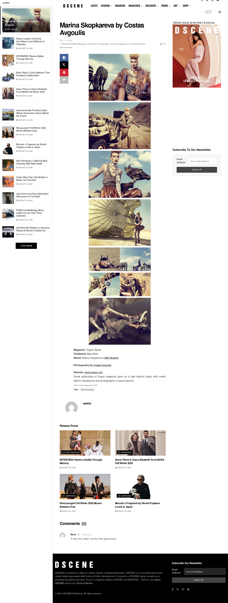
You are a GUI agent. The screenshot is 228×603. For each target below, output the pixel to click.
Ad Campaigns (124, 452)
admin (87, 403)
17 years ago (86, 534)
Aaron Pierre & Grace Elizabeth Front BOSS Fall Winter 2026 (31, 90)
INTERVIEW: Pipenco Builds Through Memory (30, 57)
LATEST (94, 5)
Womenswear (66, 47)
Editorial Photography (99, 43)
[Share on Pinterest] (64, 72)
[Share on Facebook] (64, 57)
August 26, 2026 (68, 467)
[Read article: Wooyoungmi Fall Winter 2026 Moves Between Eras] (85, 486)
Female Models (138, 43)
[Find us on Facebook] (172, 589)
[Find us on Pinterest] (188, 589)
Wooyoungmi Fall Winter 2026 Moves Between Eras (31, 129)
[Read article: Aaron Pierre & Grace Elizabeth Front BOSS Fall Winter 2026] (140, 443)
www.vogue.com (94, 372)
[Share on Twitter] (64, 65)
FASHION (105, 5)
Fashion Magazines (120, 43)
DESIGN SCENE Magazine (74, 43)
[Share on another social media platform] (64, 80)
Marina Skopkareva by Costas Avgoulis (21, 23)
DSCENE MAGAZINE (71, 452)
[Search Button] (220, 12)
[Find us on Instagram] (183, 589)
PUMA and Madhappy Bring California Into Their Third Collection (30, 213)
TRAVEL (164, 5)
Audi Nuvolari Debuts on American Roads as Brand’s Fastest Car (33, 229)
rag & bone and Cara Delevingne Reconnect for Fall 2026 (32, 195)
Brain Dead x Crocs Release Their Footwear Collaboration (33, 74)
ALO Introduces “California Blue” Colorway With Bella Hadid (32, 162)
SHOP (185, 5)
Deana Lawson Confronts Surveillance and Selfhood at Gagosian (30, 41)
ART (175, 5)
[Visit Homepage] (73, 5)
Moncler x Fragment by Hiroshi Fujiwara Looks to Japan (31, 146)
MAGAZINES (134, 5)
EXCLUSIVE (150, 5)
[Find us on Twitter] (177, 589)
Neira (73, 534)
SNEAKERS (120, 5)
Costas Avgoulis (102, 365)
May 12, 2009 (66, 40)
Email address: (181, 161)
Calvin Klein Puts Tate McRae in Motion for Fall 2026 (32, 178)
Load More (26, 246)
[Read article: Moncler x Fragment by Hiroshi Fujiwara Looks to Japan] (140, 486)
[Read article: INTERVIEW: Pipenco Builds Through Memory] (85, 443)
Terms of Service (84, 583)
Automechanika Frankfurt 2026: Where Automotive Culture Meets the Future (32, 113)
